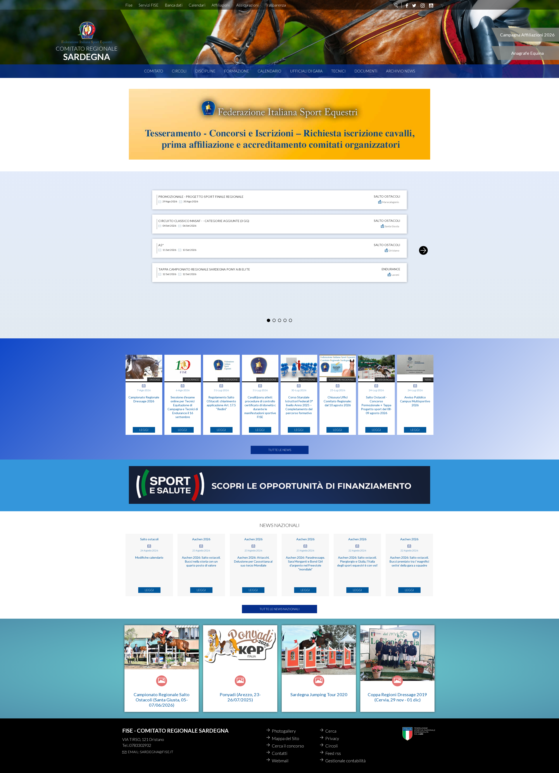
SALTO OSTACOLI (387, 196)
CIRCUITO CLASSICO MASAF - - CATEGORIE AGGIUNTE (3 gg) (203, 221)
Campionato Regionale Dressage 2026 (143, 399)
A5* (161, 245)
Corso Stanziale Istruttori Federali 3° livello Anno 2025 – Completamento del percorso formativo (299, 405)
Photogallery (284, 730)
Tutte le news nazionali (279, 609)
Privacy (332, 738)
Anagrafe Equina (527, 53)
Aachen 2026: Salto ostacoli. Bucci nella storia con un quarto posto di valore (201, 561)
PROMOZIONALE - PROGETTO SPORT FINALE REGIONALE (200, 196)
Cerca (330, 730)
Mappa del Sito (285, 738)
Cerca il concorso (288, 745)
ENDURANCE (391, 269)
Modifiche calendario (149, 557)
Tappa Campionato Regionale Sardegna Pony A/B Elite (204, 269)
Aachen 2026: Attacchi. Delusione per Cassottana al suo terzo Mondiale (253, 561)
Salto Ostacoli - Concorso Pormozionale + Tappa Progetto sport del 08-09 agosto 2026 (376, 405)
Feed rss (333, 753)
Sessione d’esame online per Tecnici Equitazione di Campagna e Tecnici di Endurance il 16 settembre (182, 407)
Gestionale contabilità (345, 760)
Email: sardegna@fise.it (150, 752)
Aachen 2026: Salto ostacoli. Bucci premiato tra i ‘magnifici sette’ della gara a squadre (409, 561)
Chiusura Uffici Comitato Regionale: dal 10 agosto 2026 (338, 401)
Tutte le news (279, 450)
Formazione (236, 71)
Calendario (269, 71)
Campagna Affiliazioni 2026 (527, 34)
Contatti (279, 753)
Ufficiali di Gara (306, 71)
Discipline (205, 71)
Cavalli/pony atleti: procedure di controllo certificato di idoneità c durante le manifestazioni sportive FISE (260, 407)
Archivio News (400, 71)
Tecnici (338, 71)
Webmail (280, 760)
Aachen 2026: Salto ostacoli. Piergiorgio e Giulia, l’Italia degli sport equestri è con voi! (357, 561)
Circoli (179, 71)
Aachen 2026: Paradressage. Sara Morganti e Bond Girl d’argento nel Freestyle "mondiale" (305, 563)
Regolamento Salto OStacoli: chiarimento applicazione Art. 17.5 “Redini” (221, 403)
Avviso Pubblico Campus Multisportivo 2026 (415, 401)
